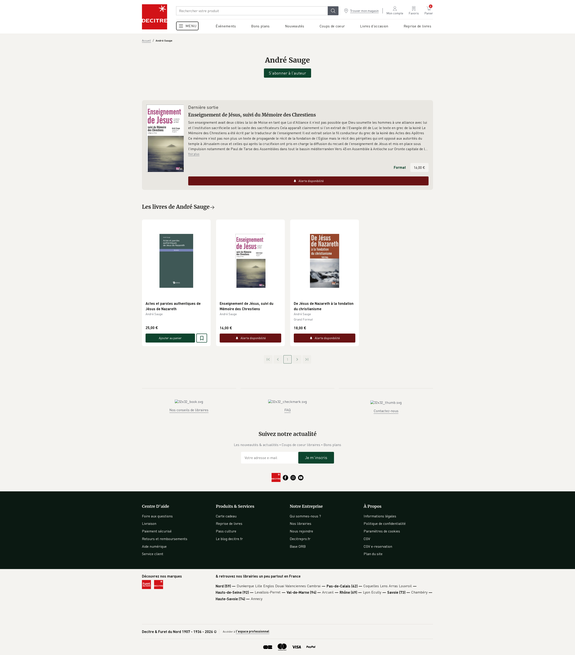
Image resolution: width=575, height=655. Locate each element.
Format (400, 167)
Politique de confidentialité (385, 523)
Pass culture (226, 531)
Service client (152, 554)
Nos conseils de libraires (188, 410)
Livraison (149, 523)
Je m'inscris (316, 457)
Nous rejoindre (301, 531)
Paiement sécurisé (157, 531)
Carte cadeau (226, 516)
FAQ (287, 410)
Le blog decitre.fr (229, 538)
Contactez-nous (386, 411)
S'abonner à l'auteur (287, 72)
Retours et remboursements (164, 538)
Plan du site (373, 554)
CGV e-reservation (378, 546)
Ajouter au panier (170, 338)
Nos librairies (300, 523)
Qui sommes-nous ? (305, 516)
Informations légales (380, 516)
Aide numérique (154, 546)
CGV (367, 538)
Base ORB (298, 546)
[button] (308, 136)
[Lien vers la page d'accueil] (154, 16)
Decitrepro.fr (300, 538)
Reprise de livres (229, 523)
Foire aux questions (157, 516)
